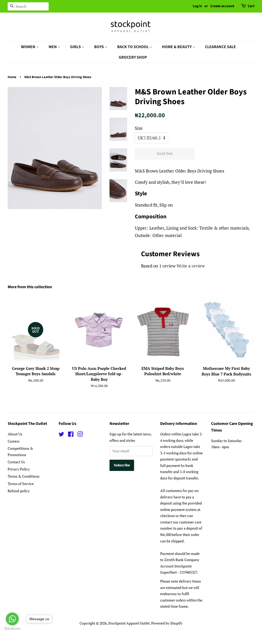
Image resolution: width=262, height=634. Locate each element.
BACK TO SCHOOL (133, 47)
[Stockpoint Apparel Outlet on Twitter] (61, 435)
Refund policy (19, 490)
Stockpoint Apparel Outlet (129, 623)
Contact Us (16, 461)
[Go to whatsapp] (12, 618)
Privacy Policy (19, 469)
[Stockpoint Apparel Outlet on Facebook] (71, 435)
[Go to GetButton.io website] (12, 628)
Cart (251, 6)
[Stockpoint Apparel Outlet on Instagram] (80, 435)
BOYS (99, 47)
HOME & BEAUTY (177, 47)
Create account (222, 6)
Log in (197, 6)
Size (139, 128)
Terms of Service (21, 483)
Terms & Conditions (23, 476)
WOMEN (28, 47)
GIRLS (76, 47)
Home (12, 77)
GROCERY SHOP (133, 57)
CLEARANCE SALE (220, 47)
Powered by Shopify (166, 623)
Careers (13, 441)
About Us (15, 434)
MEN (53, 47)
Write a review (191, 266)
